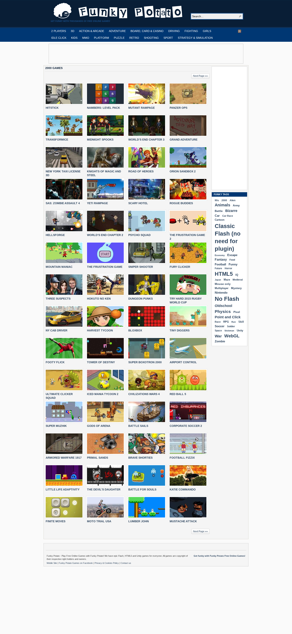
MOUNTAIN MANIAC (59, 266)
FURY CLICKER (180, 266)
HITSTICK (52, 107)
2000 (224, 200)
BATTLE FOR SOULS (142, 489)
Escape (232, 255)
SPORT (168, 37)
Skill (241, 321)
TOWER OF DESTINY (101, 362)
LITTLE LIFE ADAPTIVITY (62, 489)
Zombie (220, 341)
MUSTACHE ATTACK (183, 521)
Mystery (236, 288)
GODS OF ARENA (98, 425)
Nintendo (221, 292)
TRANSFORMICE (57, 139)
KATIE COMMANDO (183, 489)
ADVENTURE (117, 31)
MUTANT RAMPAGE (141, 107)
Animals (222, 205)
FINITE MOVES (55, 521)
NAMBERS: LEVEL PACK (103, 107)
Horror (228, 268)
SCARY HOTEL (138, 203)
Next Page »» (200, 76)
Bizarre (231, 211)
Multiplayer (221, 288)
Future (218, 268)
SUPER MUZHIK (56, 425)
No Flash (227, 298)
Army (236, 205)
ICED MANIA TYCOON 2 (102, 394)
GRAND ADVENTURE (183, 139)
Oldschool (223, 306)
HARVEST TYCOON (100, 330)
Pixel (236, 312)
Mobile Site (52, 563)
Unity (240, 330)
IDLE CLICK (58, 37)
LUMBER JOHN (138, 521)
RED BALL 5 (178, 394)
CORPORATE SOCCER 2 (186, 425)
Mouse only (223, 283)
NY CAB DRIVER (56, 330)
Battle (219, 211)
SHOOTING (151, 37)
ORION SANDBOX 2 (183, 171)
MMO (85, 37)
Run (233, 322)
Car (217, 215)
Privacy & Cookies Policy (107, 563)
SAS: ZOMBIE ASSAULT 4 (63, 203)
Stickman (229, 330)
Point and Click (228, 317)
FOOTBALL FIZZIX (182, 457)
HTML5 (224, 274)
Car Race (227, 216)
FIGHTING (191, 31)
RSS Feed (239, 31)
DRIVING (174, 31)
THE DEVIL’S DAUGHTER (103, 489)
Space (218, 330)
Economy (220, 255)
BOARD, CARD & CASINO (147, 31)
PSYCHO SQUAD (139, 235)
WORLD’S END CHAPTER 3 (146, 139)
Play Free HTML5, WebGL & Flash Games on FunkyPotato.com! (118, 10)
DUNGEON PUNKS (140, 298)
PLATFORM (101, 37)
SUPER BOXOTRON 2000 (145, 362)
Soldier (231, 326)
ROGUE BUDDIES (181, 203)
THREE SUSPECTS (58, 298)
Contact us (126, 563)
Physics (223, 311)
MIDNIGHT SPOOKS (100, 139)
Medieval (238, 279)
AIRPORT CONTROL (183, 362)
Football (220, 264)
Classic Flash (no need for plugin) (228, 237)
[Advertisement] (146, 54)
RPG (226, 321)
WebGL (231, 335)
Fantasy (221, 259)
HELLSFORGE (55, 235)
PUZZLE (119, 37)
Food (232, 259)
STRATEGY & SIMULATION (195, 37)
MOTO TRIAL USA (99, 521)
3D (72, 31)
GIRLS (207, 31)
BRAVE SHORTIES (140, 457)
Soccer (219, 326)
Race (218, 321)
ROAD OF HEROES (141, 171)
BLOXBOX (135, 330)
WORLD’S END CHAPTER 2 (105, 235)
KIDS (74, 37)
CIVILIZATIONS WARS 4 (144, 394)
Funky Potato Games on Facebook (76, 563)
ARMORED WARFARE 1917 (64, 457)
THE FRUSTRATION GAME (104, 266)
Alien (232, 200)
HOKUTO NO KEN (99, 298)
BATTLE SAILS (138, 425)
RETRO (134, 37)
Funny (233, 264)
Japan (218, 280)
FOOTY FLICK (55, 362)
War (218, 336)
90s (217, 200)
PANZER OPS (178, 107)
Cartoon (219, 219)
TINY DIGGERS (180, 330)
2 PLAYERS (58, 31)
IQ (236, 275)
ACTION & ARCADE (91, 31)
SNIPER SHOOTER (140, 266)
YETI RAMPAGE (97, 203)
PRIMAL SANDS (97, 457)
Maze (227, 279)
